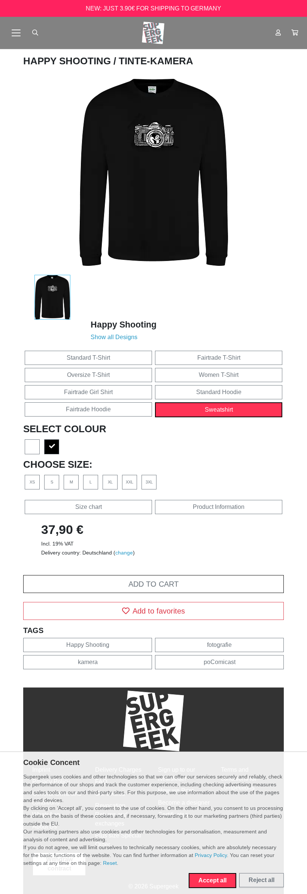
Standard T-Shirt (88, 357)
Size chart (88, 507)
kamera (88, 662)
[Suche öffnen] (35, 33)
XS (32, 482)
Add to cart (153, 584)
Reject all (261, 880)
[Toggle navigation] (16, 33)
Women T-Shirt (218, 375)
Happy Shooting (68, 61)
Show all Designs (114, 337)
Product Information (218, 507)
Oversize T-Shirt (88, 375)
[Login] (278, 33)
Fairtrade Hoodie (88, 409)
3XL (149, 482)
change (124, 553)
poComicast (219, 662)
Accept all (212, 880)
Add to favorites (159, 611)
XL (110, 482)
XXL (129, 482)
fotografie (219, 645)
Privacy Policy (211, 855)
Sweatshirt (219, 409)
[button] (295, 33)
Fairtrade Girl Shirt (88, 392)
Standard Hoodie (218, 392)
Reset (110, 863)
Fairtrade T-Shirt (218, 357)
